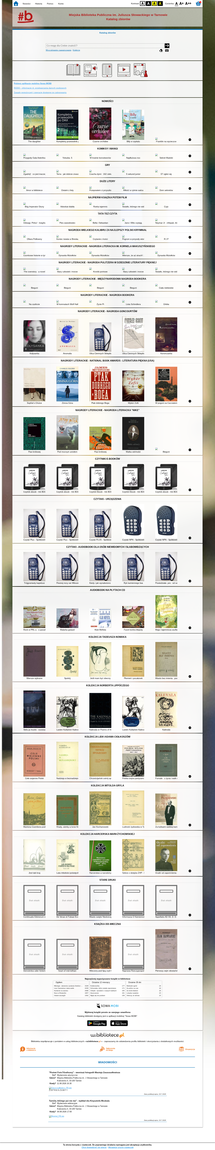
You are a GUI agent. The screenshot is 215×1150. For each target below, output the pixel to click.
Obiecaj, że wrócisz (133, 995)
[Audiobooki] (91, 77)
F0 (176, 3)
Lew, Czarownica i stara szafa (64, 988)
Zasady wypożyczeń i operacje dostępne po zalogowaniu (40, 92)
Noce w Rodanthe (60, 993)
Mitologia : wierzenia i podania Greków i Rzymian (70, 986)
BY (160, 3)
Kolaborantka (94, 986)
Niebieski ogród (132, 986)
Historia (38, 3)
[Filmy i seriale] (124, 77)
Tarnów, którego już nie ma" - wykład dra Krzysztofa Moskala (79, 1101)
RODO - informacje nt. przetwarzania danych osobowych (40, 88)
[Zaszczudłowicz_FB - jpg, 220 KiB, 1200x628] (60, 1088)
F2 (188, 3)
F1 (181, 3)
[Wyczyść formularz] (161, 50)
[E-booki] (107, 77)
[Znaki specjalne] (167, 50)
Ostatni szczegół (59, 995)
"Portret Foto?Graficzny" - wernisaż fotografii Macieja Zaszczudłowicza (84, 1072)
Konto (61, 3)
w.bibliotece (93, 1041)
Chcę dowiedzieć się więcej (94, 1147)
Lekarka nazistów (132, 993)
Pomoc (50, 3)
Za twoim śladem (132, 990)
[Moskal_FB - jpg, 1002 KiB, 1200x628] (56, 1116)
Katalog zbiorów (107, 33)
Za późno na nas (132, 988)
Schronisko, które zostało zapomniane (103, 988)
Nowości (26, 3)
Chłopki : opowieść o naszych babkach (103, 990)
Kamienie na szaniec (61, 990)
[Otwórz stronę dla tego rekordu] (35, 123)
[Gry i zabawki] (141, 77)
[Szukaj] (167, 45)
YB (154, 3)
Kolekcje (76, 50)
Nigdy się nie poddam (97, 995)
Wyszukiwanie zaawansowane (58, 50)
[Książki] (74, 77)
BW (148, 3)
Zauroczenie (94, 993)
